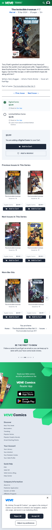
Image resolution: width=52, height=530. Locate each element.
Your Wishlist (8, 452)
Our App (19, 108)
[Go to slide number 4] (26, 357)
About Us (7, 485)
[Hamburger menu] (3, 2)
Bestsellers (8, 428)
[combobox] (13, 204)
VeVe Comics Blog (10, 473)
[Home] (9, 3)
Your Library (8, 449)
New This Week (9, 425)
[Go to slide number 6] (30, 357)
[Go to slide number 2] (23, 357)
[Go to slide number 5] (28, 357)
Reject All (17, 516)
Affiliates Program (10, 494)
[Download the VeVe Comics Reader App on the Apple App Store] (26, 394)
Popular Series (9, 434)
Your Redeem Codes (11, 455)
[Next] (46, 297)
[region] (26, 511)
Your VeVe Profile (9, 458)
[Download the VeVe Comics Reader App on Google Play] (26, 401)
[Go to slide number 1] (21, 357)
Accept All (35, 516)
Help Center (8, 476)
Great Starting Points (11, 440)
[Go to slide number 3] (25, 357)
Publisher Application (11, 488)
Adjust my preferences (25, 523)
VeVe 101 (7, 470)
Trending (7, 431)
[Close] (47, 497)
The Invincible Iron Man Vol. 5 (24, 86)
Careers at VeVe (9, 491)
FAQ (5, 467)
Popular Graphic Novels (12, 437)
